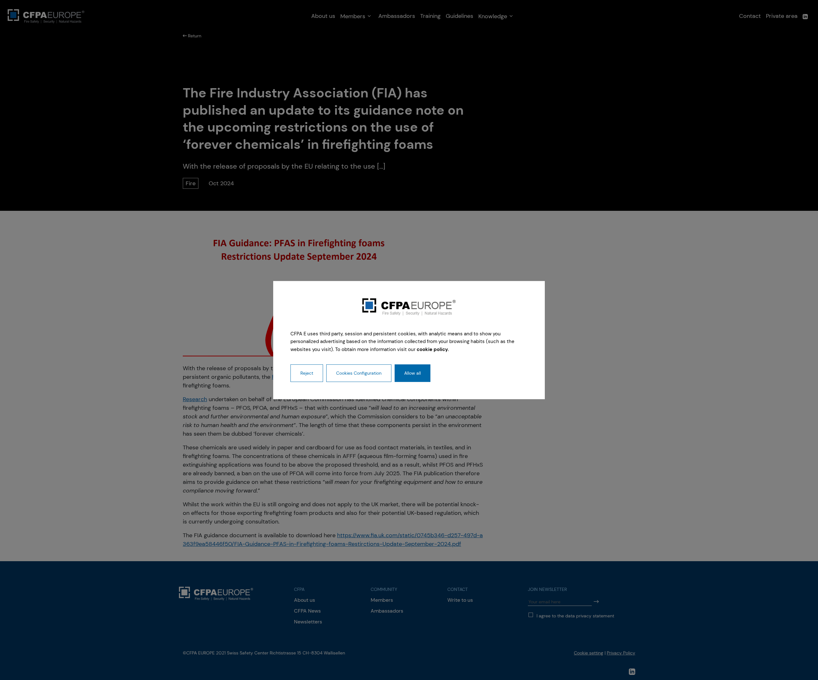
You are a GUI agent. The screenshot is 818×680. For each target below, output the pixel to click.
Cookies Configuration (359, 373)
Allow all (412, 373)
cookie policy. (433, 349)
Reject (306, 373)
